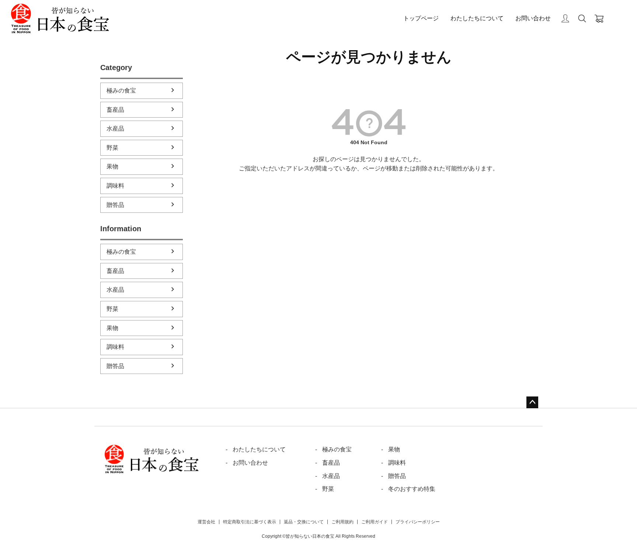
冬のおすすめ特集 (411, 489)
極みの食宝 (121, 90)
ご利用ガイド (374, 521)
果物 (112, 166)
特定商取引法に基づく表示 (249, 521)
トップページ (421, 18)
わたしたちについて (477, 18)
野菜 (112, 148)
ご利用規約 (342, 521)
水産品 (115, 128)
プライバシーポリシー (418, 521)
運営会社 (206, 521)
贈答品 (115, 205)
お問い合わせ (533, 18)
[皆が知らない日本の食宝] (60, 18)
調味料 (115, 186)
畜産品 (115, 110)
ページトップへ (532, 402)
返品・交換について (304, 521)
